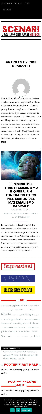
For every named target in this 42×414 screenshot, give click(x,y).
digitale (11, 310)
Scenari (6, 336)
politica (5, 331)
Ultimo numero (26, 213)
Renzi (11, 331)
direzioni (19, 309)
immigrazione (4, 319)
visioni (36, 336)
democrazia (5, 310)
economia (26, 310)
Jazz (22, 319)
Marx (7, 323)
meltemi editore (14, 323)
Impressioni (9, 213)
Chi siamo (6, 3)
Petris (32, 327)
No (18, 410)
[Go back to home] (21, 29)
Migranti (21, 323)
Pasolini (28, 327)
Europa (31, 309)
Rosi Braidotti (19, 209)
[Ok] (39, 405)
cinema (25, 305)
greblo (22, 315)
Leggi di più (26, 410)
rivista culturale (30, 331)
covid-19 (31, 306)
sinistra (19, 337)
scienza (14, 337)
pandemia (23, 327)
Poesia (36, 327)
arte (10, 305)
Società (24, 337)
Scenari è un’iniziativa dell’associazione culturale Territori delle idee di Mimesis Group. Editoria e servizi (20, 355)
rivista (20, 331)
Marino (3, 323)
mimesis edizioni (31, 323)
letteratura (36, 319)
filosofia (6, 314)
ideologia (35, 315)
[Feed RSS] (3, 16)
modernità (3, 327)
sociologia (29, 337)
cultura (37, 305)
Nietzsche (17, 327)
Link (27, 3)
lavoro (29, 319)
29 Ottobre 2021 (20, 217)
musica (10, 327)
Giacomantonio (16, 315)
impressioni (14, 319)
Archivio (7, 9)
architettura (5, 306)
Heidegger (29, 315)
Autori (18, 3)
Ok (12, 410)
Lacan (25, 319)
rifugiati (15, 331)
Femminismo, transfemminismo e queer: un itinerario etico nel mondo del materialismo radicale (21, 195)
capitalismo (17, 306)
